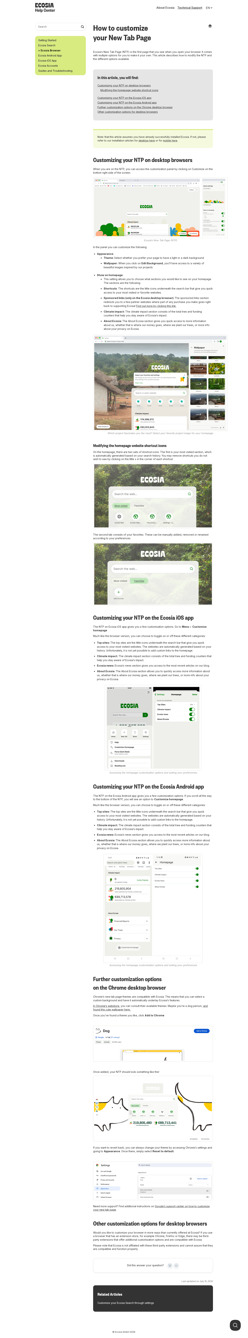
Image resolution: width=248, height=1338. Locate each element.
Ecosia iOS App (47, 60)
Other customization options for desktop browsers (127, 111)
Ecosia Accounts (48, 65)
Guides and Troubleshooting (55, 70)
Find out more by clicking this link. (156, 305)
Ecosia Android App (50, 55)
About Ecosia (165, 7)
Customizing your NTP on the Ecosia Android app (127, 102)
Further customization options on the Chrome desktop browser (135, 107)
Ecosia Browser (51, 50)
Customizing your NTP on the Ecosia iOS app (124, 97)
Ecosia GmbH (122, 1332)
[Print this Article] (210, 26)
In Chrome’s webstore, (106, 1005)
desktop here (147, 140)
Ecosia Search (46, 45)
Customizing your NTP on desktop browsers (124, 85)
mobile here (170, 140)
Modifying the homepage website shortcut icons (129, 90)
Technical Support (189, 7)
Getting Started (47, 40)
